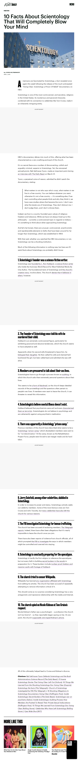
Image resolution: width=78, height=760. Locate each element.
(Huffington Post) (56, 694)
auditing (65, 374)
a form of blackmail (39, 385)
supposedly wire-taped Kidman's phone (48, 618)
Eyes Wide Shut (31, 711)
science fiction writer (64, 264)
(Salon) (29, 700)
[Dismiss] (74, 742)
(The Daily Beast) (48, 697)
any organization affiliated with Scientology (53, 581)
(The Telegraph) (41, 688)
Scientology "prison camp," (29, 431)
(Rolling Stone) (28, 708)
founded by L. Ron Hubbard (43, 264)
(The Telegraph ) (40, 691)
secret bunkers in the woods (53, 561)
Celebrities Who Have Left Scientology (50, 708)
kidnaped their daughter (27, 355)
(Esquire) (67, 685)
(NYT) (39, 711)
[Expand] (68, 742)
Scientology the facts (26, 688)
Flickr (72, 68)
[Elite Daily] (10, 4)
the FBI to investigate (40, 541)
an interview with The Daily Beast (31, 174)
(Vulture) (58, 682)
